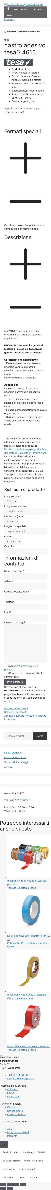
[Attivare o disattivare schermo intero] (10, 1184)
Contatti (34, 1177)
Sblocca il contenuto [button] (15, 712)
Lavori (9, 15)
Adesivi (8, 767)
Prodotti (7, 1152)
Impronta (12, 1135)
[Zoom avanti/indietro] (3, 1184)
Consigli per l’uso (16, 1114)
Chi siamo (37, 9)
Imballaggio (29, 1152)
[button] (25, 175)
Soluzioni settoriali (12, 1160)
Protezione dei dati (18, 1132)
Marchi (17, 1152)
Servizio (42, 1152)
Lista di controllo (27, 1169)
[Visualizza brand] (18, 65)
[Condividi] (16, 1184)
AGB (9, 1128)
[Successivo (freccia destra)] (10, 1188)
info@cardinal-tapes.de (20, 1078)
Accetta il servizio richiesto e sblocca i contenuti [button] (25, 717)
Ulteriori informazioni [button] (16, 708)
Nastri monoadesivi (15, 757)
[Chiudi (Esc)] (23, 1184)
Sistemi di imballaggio (16, 762)
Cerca (40, 736)
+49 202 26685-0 (20, 800)
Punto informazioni (33, 1160)
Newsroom (13, 1096)
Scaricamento (15, 1110)
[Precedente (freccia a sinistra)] (3, 1188)
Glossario (12, 1107)
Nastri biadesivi (13, 752)
